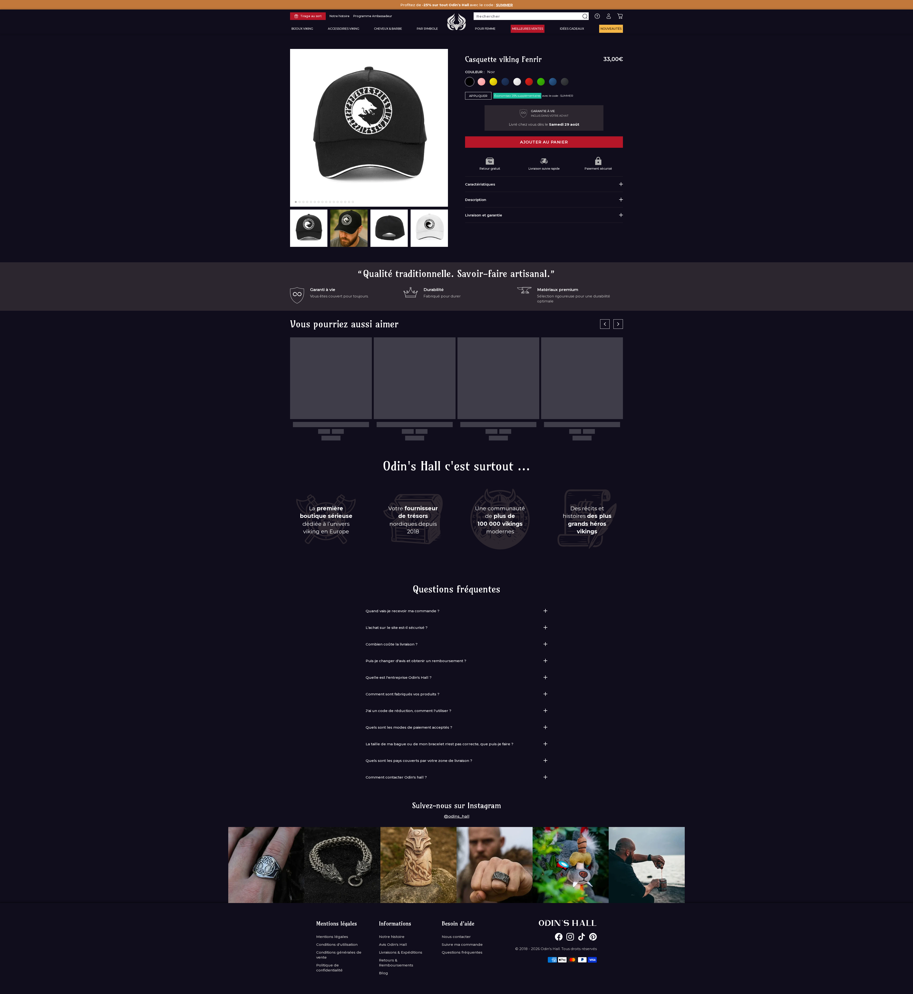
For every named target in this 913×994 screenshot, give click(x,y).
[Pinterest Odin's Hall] (593, 937)
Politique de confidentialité (329, 967)
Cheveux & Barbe (388, 28)
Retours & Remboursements (396, 962)
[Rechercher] (585, 16)
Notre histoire (391, 936)
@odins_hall (456, 816)
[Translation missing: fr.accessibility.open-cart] (620, 16)
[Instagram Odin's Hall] (570, 937)
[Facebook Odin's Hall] (559, 937)
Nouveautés (611, 28)
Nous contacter (456, 936)
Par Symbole (427, 28)
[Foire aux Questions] (597, 16)
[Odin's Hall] (456, 21)
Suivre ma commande (462, 944)
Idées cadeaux (572, 28)
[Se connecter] (609, 16)
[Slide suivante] (618, 324)
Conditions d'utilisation (337, 944)
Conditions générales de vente (338, 955)
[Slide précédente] (605, 324)
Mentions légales (332, 936)
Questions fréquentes (462, 952)
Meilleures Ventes (527, 28)
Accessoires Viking (343, 28)
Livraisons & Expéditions (400, 952)
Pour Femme (485, 28)
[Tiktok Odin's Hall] (581, 937)
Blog (383, 973)
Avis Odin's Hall (393, 944)
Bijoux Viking (302, 28)
